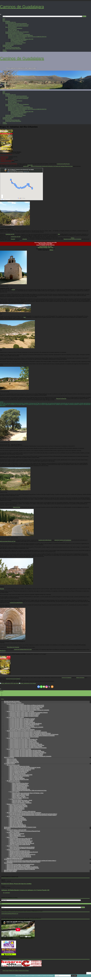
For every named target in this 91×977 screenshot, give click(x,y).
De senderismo (6, 21)
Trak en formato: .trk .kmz (45, 246)
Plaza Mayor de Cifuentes (13, 647)
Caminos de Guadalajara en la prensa (14, 33)
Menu (2, 699)
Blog (4, 19)
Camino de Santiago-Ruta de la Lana (23, 649)
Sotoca (72, 237)
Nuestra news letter (7, 46)
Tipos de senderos (12, 29)
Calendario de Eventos (8, 45)
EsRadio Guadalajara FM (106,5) (18, 40)
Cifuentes (24, 239)
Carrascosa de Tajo (15, 236)
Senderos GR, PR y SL (13, 30)
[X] (49, 686)
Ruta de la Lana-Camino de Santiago (72, 239)
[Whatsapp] (41, 686)
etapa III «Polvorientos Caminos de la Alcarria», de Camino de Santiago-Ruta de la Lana (52, 166)
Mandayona (3, 650)
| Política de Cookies (13, 970)
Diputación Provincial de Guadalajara (13, 678)
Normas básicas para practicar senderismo (18, 25)
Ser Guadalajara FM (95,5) (17, 41)
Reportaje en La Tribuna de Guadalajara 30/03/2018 (20, 35)
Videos (4, 49)
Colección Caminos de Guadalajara (13, 43)
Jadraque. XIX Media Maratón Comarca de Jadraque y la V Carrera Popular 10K (25, 890)
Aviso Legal (5, 970)
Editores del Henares (80, 677)
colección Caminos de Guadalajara (62, 540)
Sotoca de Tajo (16, 507)
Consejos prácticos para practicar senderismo (16, 23)
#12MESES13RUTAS (10, 22)
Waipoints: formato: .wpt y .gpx (45, 247)
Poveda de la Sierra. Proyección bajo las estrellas (16, 883)
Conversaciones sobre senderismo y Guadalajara (17, 31)
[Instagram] (46, 686)
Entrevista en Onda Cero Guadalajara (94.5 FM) (22, 39)
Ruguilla (13, 239)
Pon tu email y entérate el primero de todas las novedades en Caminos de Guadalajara (34, 975)
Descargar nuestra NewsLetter (12, 47)
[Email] (44, 686)
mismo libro (26, 166)
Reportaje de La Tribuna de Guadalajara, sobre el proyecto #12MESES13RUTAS (27, 36)
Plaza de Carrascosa (61, 398)
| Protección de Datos (23, 970)
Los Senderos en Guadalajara (15, 28)
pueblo (13, 289)
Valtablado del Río (10, 234)
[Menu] (0, 14)
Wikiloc (51, 250)
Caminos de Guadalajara (22, 6)
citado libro (30, 165)
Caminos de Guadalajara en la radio (16, 37)
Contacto (5, 51)
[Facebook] (38, 686)
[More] (52, 686)
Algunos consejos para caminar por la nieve (18, 24)
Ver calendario (6, 892)
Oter (59, 234)
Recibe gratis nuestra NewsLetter (13, 48)
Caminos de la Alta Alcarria (63, 163)
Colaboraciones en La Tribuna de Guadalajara (19, 34)
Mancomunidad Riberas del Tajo (7, 541)
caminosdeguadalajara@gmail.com (9, 913)
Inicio (4, 18)
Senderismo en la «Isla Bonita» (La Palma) (15, 42)
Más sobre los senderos (11, 27)
